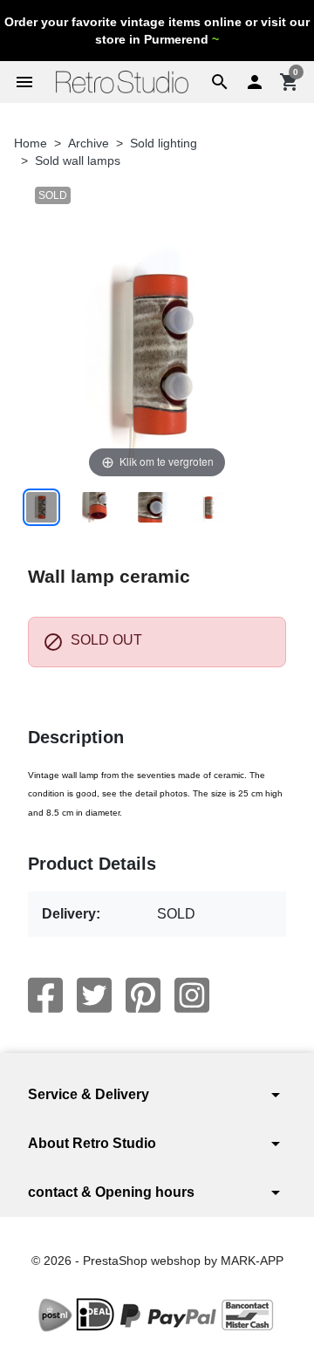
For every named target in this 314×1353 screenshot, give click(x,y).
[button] (220, 82)
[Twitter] (94, 995)
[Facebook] (45, 995)
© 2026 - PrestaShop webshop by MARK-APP (157, 1261)
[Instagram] (191, 995)
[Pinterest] (143, 995)
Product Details (92, 863)
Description (76, 737)
